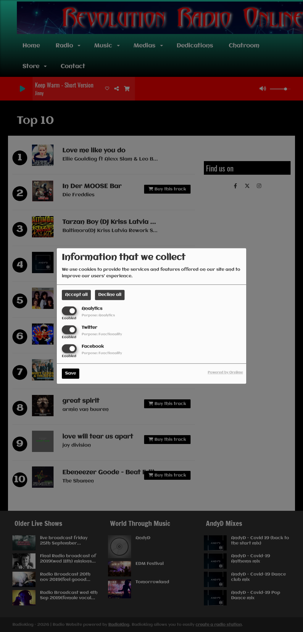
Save (70, 373)
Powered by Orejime (225, 373)
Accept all (76, 294)
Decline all (109, 294)
